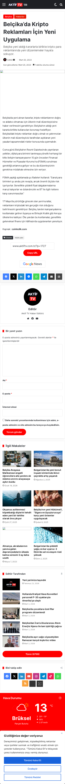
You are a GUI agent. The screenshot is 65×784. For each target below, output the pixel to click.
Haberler (20, 16)
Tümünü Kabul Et (32, 760)
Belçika (8, 16)
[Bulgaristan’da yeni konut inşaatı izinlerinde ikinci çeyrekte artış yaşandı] (48, 459)
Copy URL (32, 252)
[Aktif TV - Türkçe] (18, 4)
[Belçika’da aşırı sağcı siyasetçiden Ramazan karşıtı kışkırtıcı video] (11, 641)
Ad (5, 380)
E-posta (7, 393)
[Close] (62, 733)
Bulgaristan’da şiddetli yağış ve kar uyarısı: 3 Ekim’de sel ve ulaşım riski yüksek (48, 550)
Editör (9, 60)
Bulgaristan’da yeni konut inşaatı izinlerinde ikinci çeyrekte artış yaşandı (47, 473)
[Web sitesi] (28, 318)
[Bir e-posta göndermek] (14, 60)
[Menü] (4, 5)
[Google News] (32, 264)
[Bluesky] (32, 684)
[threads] (40, 684)
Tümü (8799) (33, 654)
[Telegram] (44, 276)
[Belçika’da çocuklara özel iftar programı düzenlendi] (11, 613)
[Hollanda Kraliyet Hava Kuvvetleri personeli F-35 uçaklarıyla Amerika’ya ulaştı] (11, 598)
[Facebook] (6, 276)
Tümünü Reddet (32, 777)
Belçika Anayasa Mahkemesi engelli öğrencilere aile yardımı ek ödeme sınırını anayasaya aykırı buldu (17, 476)
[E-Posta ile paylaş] (51, 276)
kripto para (19, 238)
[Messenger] (29, 276)
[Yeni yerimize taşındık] (11, 584)
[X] (13, 276)
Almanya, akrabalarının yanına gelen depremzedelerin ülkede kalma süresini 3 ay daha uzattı (16, 552)
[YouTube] (37, 318)
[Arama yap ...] (61, 5)
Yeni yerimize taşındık (34, 580)
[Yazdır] (59, 276)
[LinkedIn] (21, 276)
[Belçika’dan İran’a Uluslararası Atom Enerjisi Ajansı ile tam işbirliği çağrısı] (11, 627)
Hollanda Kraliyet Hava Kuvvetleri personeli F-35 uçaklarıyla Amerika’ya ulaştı (40, 597)
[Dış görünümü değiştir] (55, 5)
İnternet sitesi (10, 407)
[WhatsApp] (36, 276)
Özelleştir (32, 768)
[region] (32, 757)
